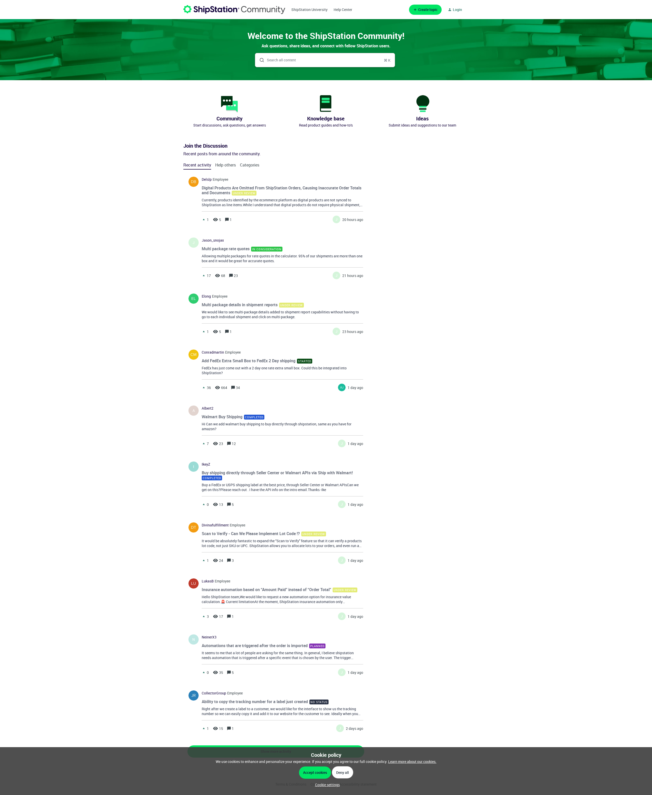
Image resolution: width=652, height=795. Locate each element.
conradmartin (213, 352)
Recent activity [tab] (197, 165)
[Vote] (204, 219)
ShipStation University (309, 9)
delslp (207, 179)
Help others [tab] (225, 165)
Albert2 (207, 408)
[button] (326, 784)
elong (206, 296)
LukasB (208, 581)
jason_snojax (213, 240)
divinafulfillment (215, 525)
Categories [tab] (249, 165)
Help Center (343, 9)
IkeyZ (206, 464)
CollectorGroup (214, 693)
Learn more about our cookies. (412, 761)
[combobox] (325, 60)
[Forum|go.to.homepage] (234, 9)
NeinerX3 (209, 637)
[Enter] (260, 60)
